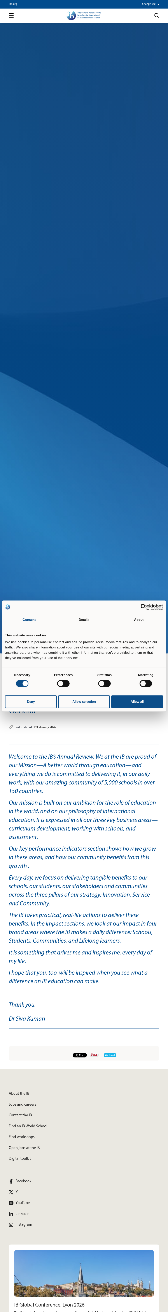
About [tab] (139, 619)
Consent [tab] (29, 619)
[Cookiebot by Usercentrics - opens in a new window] (144, 607)
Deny (31, 701)
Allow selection (84, 701)
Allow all (137, 701)
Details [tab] (84, 619)
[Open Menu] (11, 15)
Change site (149, 4)
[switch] (63, 683)
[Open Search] (156, 15)
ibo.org (13, 4)
